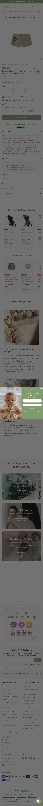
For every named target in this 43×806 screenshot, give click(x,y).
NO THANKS (32, 408)
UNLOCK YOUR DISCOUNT (32, 405)
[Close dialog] (41, 388)
